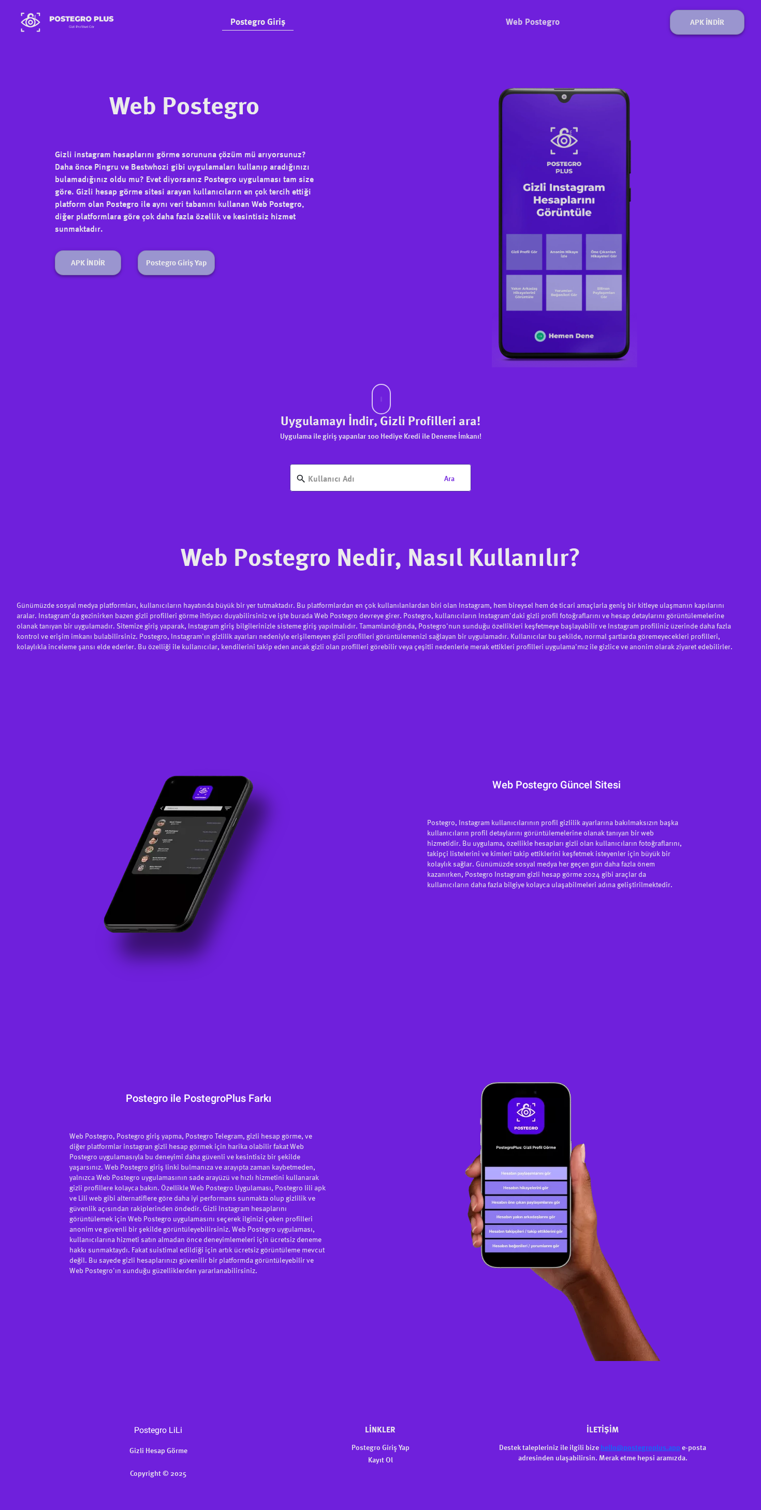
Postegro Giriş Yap (176, 263)
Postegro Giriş (257, 22)
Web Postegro (533, 22)
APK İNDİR (707, 23)
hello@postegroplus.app (640, 1448)
